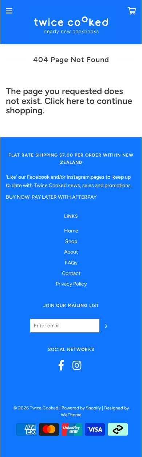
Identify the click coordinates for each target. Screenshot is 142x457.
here (75, 101)
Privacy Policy (71, 284)
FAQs (71, 263)
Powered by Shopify (81, 408)
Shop (71, 241)
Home (71, 231)
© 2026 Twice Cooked (35, 408)
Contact (71, 273)
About (71, 252)
